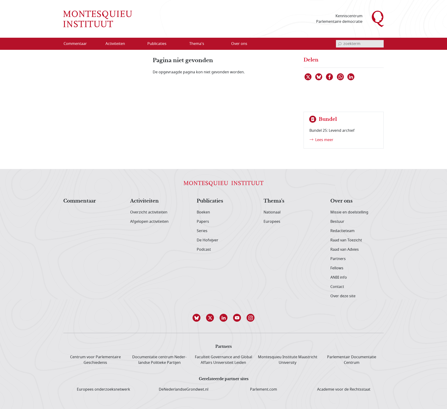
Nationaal (272, 212)
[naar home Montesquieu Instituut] (97, 18)
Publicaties (210, 201)
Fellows (336, 268)
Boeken (203, 212)
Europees (272, 221)
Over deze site (343, 296)
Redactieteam (342, 231)
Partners (338, 259)
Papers (203, 221)
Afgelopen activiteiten (149, 221)
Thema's (274, 201)
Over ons (341, 201)
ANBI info (338, 277)
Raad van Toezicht (346, 240)
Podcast (204, 249)
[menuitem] (78, 43)
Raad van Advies (344, 249)
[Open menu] (137, 44)
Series (202, 231)
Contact (337, 287)
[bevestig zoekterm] (339, 44)
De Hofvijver (207, 240)
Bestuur (337, 221)
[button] (196, 318)
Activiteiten (144, 201)
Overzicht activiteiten (148, 212)
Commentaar (79, 201)
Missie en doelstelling (349, 212)
